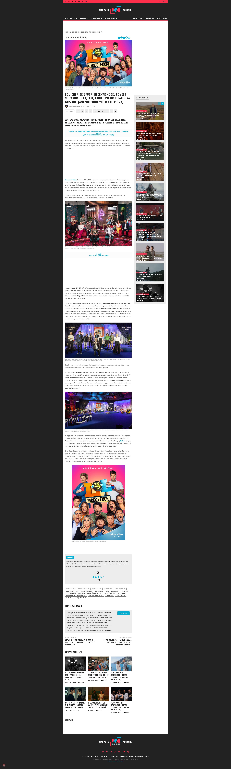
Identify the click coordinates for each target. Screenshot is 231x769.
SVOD (76, 597)
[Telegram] (99, 111)
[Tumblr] (111, 111)
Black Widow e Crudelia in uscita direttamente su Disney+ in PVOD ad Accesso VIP (80, 642)
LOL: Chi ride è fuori (109, 593)
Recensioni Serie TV (96, 32)
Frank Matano (115, 591)
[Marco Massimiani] (67, 106)
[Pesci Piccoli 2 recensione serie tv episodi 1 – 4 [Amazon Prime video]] (121, 694)
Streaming (69, 597)
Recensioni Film (141, 111)
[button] (162, 1)
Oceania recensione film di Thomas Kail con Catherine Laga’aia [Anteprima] (149, 175)
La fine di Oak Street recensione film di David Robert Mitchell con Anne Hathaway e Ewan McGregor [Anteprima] (149, 154)
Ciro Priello (69, 591)
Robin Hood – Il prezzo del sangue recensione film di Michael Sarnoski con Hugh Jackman (149, 195)
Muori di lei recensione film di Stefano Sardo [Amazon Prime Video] (75, 705)
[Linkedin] (107, 111)
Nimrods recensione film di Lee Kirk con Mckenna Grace (149, 217)
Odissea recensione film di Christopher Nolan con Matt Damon (149, 257)
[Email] (103, 111)
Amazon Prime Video (84, 589)
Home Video (68, 710)
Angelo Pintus (108, 589)
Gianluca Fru (125, 591)
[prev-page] (159, 103)
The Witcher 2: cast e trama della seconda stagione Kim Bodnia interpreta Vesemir (117, 642)
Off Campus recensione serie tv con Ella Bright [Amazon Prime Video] (98, 675)
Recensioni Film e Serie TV (79, 32)
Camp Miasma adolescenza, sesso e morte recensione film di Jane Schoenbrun (149, 135)
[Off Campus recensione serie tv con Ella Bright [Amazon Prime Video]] (98, 664)
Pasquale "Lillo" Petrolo (96, 595)
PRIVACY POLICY (112, 761)
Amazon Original (71, 589)
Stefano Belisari (120, 595)
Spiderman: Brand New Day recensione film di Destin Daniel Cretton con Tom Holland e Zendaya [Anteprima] (149, 235)
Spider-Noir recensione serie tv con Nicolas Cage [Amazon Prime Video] (75, 676)
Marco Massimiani (75, 106)
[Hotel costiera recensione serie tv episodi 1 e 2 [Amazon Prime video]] (121, 664)
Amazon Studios (97, 589)
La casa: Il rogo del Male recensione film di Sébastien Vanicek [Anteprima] (150, 276)
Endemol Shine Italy (86, 591)
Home (67, 32)
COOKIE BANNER (119, 761)
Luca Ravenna (121, 593)
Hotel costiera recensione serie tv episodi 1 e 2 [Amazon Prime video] (119, 676)
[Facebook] (78, 111)
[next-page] (162, 103)
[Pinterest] (86, 111)
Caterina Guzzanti (120, 589)
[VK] (115, 111)
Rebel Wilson (109, 595)
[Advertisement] (98, 164)
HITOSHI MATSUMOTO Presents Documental (78, 593)
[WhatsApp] (95, 111)
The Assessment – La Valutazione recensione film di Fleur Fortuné (98, 705)
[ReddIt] (90, 111)
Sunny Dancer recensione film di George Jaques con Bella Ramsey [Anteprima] (148, 115)
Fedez (107, 591)
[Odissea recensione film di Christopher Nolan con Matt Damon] (150, 252)
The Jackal (83, 597)
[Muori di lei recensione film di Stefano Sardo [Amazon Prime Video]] (75, 694)
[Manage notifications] (4, 765)
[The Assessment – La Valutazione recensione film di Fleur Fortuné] (98, 694)
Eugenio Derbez (99, 591)
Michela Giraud (81, 595)
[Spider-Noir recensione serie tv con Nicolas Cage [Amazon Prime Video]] (75, 664)
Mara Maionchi (70, 595)
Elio (77, 591)
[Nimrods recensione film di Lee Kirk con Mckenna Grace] (150, 212)
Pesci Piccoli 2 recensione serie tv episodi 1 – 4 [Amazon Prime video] (120, 706)
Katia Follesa (97, 593)
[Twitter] (82, 111)
